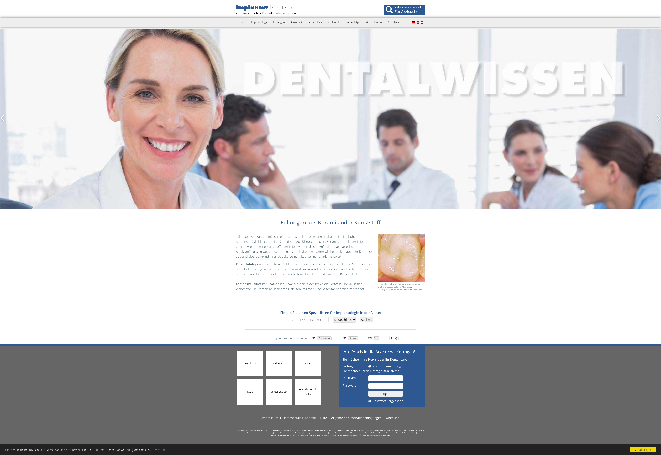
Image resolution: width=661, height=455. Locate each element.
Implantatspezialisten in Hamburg (345, 435)
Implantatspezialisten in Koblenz (314, 433)
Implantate (333, 22)
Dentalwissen (395, 22)
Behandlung (315, 22)
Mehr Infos (162, 450)
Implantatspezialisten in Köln (380, 430)
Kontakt (310, 418)
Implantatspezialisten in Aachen (402, 433)
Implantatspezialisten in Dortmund (372, 433)
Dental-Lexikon (278, 391)
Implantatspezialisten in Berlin (269, 430)
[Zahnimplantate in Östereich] (421, 23)
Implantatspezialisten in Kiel (286, 433)
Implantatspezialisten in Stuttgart (409, 430)
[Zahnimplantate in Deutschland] (413, 23)
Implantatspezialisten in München (375, 435)
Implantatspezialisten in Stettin (343, 433)
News (308, 363)
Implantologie (259, 22)
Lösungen (279, 22)
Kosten (378, 22)
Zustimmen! (643, 450)
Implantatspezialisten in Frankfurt (352, 430)
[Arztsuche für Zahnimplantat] (389, 9)
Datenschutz (292, 418)
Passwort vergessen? (387, 401)
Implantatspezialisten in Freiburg (285, 435)
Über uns (392, 418)
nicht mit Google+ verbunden (370, 338)
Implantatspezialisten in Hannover (315, 435)
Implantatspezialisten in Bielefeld (322, 430)
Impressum (270, 418)
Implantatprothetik (357, 22)
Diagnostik (296, 22)
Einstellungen (396, 338)
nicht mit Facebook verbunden (314, 338)
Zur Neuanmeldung (386, 366)
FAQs (250, 391)
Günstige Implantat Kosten (295, 430)
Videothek (279, 363)
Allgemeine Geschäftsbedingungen (356, 418)
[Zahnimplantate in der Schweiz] (417, 23)
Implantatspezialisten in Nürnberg (258, 433)
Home (242, 22)
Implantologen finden (246, 430)
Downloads (250, 363)
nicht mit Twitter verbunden (345, 338)
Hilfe (323, 418)
